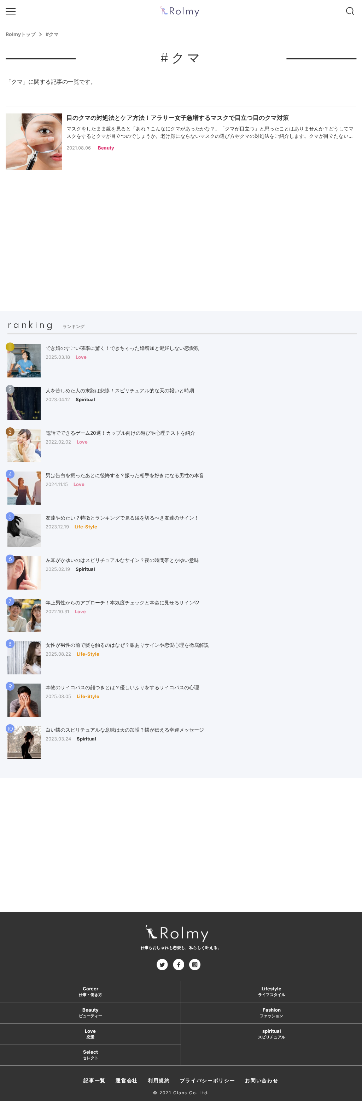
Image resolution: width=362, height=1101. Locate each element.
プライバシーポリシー (207, 1080)
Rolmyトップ (21, 34)
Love (90, 1034)
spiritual (271, 1034)
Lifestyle (271, 991)
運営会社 (127, 1080)
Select (90, 1054)
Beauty (90, 1012)
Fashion (271, 1012)
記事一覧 (94, 1080)
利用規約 (159, 1080)
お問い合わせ (261, 1080)
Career (90, 991)
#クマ (52, 34)
